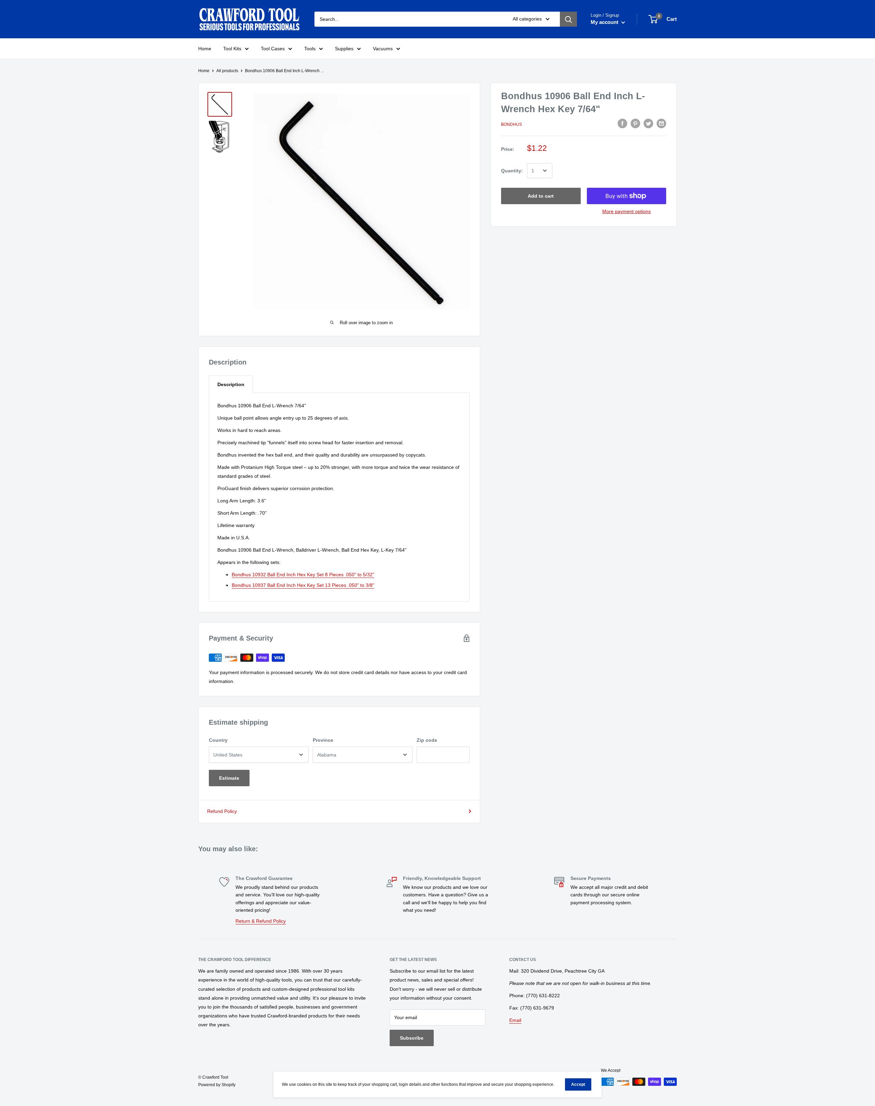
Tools (309, 48)
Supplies (344, 48)
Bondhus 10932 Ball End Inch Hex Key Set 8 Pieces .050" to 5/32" (303, 574)
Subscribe (411, 1038)
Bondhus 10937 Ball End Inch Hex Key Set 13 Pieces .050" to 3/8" (303, 585)
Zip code (427, 740)
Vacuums (383, 48)
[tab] (231, 384)
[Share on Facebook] (622, 123)
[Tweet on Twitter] (648, 123)
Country (218, 740)
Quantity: (512, 170)
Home (204, 48)
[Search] (568, 19)
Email (515, 1020)
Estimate (229, 778)
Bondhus (511, 124)
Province (323, 740)
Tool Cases (273, 48)
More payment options (626, 211)
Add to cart (541, 196)
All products (227, 70)
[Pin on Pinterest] (635, 123)
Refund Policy (222, 811)
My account (605, 22)
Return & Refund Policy (260, 921)
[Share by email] (661, 123)
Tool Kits (232, 48)
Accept (578, 1084)
